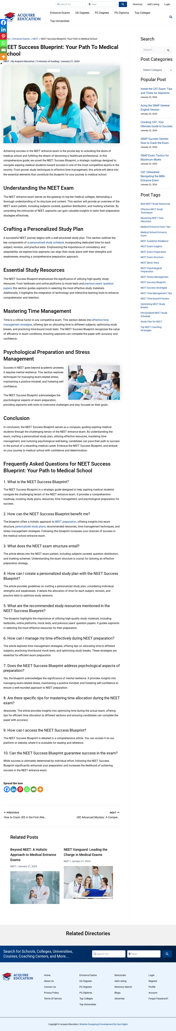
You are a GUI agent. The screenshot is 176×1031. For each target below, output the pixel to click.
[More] (40, 789)
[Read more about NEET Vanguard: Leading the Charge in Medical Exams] (88, 882)
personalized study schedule (47, 242)
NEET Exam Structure (152, 257)
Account (152, 992)
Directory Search (123, 987)
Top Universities (87, 1004)
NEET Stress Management (154, 277)
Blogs (117, 992)
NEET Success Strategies (154, 287)
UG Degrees (85, 981)
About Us (49, 981)
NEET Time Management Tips (156, 293)
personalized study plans (30, 526)
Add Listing (120, 981)
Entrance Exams (88, 975)
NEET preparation (65, 521)
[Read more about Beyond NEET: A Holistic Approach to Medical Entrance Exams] (34, 887)
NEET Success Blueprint (153, 282)
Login (151, 975)
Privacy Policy (51, 992)
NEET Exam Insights (151, 246)
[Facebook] (7, 789)
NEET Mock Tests (150, 262)
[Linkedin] (13, 789)
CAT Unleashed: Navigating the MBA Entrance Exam (153, 176)
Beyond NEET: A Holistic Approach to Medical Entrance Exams (33, 854)
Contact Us (50, 987)
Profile (151, 987)
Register (152, 981)
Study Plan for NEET (151, 321)
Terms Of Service (53, 998)
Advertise (119, 998)
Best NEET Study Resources (155, 203)
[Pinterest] (20, 789)
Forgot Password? (158, 998)
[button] (171, 17)
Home (47, 975)
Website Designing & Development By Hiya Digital (103, 1024)
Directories (120, 975)
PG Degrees (85, 987)
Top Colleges (86, 998)
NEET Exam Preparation (153, 251)
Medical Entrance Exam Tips (155, 226)
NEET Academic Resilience (154, 241)
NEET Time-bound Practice (155, 298)
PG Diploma (85, 992)
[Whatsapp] (27, 789)
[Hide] (1, 63)
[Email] (34, 789)
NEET (13, 866)
